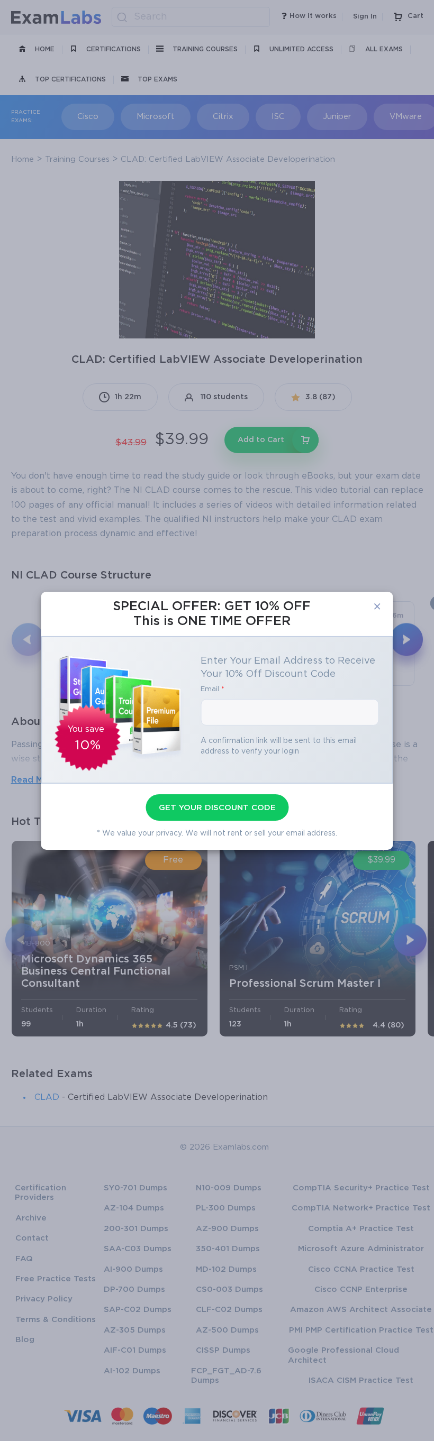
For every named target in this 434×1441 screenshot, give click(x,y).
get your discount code (217, 807)
